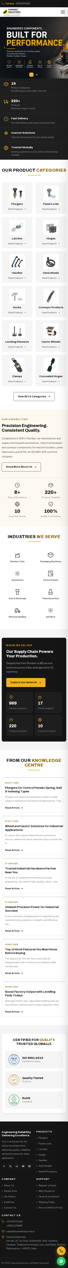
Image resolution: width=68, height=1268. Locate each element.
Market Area (10, 1190)
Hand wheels (45, 1165)
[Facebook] (4, 1166)
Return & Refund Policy (50, 1207)
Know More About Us (19, 466)
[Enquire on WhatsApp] (61, 1261)
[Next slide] (63, 47)
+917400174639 (17, 3)
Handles (43, 1160)
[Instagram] (29, 1166)
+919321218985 (14, 1225)
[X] (10, 1166)
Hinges (42, 1154)
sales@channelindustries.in (20, 1231)
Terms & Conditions (49, 1196)
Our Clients (10, 1196)
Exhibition (9, 1201)
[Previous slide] (4, 47)
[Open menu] (62, 12)
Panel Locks (45, 1143)
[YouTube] (23, 1166)
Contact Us (10, 1207)
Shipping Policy (47, 1201)
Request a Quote (47, 1185)
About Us (9, 1185)
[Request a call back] (61, 1250)
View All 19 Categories (32, 396)
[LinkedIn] (16, 1166)
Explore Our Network (24, 682)
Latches (43, 1149)
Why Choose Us (47, 1190)
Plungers (43, 1137)
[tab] (31, 75)
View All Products (48, 1171)
